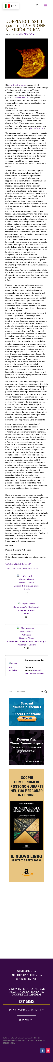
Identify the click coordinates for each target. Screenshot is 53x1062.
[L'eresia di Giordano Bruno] (26, 576)
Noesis (26, 589)
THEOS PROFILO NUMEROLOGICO (23, 568)
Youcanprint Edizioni (27, 645)
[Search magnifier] (46, 692)
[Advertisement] (26, 921)
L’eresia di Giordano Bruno (27, 586)
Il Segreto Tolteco (26, 610)
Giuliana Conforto (26, 582)
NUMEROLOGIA (27, 34)
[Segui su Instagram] (48, 1050)
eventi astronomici (17, 85)
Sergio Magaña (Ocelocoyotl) (26, 607)
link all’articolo (37, 128)
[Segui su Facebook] (42, 1050)
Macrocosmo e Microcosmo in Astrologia (26, 641)
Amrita (26, 614)
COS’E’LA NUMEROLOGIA (18, 564)
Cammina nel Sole (21, 97)
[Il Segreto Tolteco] (26, 603)
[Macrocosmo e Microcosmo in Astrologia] (26, 628)
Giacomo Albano (26, 638)
